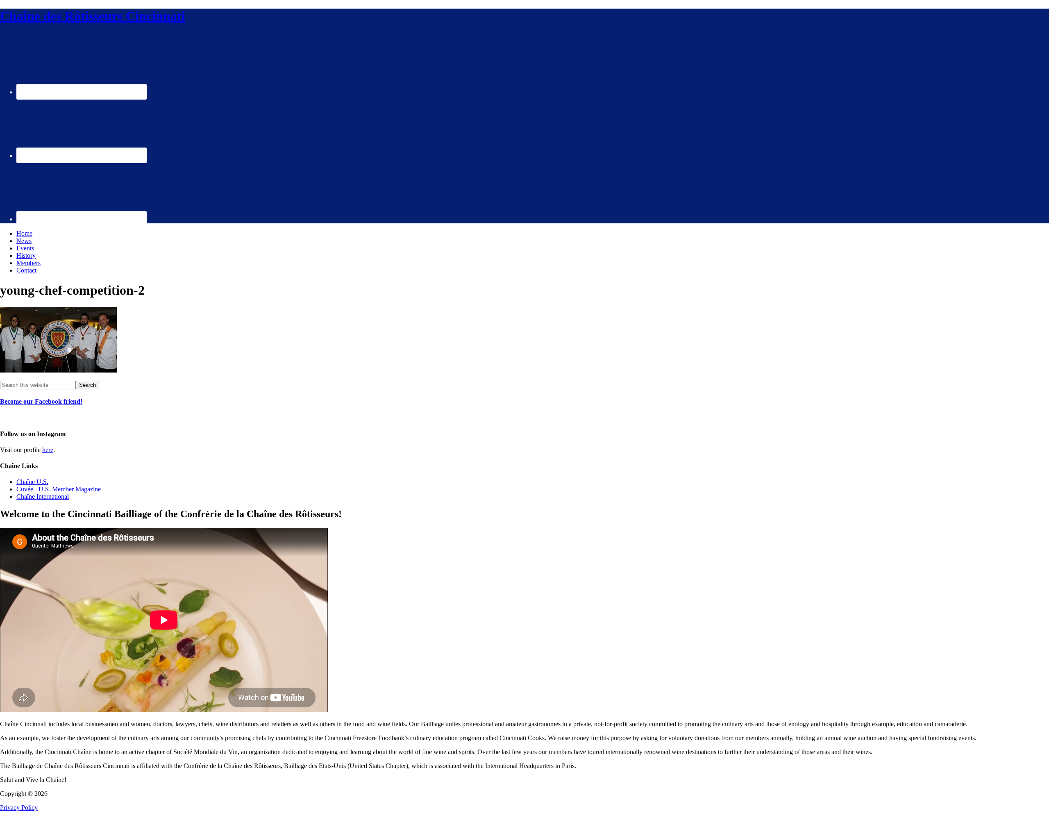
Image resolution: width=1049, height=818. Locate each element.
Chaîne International (42, 496)
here (47, 449)
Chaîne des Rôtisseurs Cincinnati (92, 16)
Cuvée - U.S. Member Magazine (58, 489)
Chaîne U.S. (32, 481)
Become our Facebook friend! (41, 401)
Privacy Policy (19, 807)
